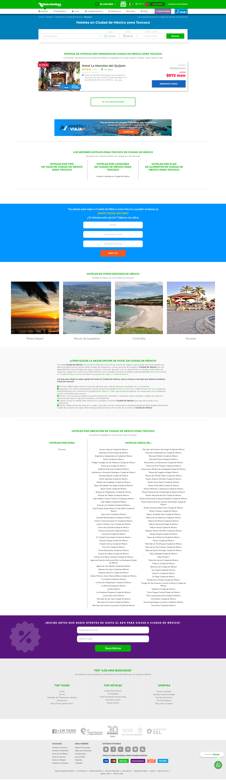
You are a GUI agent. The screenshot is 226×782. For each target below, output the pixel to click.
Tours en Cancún (59, 757)
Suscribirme (113, 648)
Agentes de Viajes (140, 771)
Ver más (118, 80)
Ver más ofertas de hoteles (113, 102)
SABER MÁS (113, 253)
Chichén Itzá (62, 700)
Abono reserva (163, 771)
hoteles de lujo (148, 389)
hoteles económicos (124, 389)
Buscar (175, 36)
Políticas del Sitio (95, 771)
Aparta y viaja (105, 773)
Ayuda (152, 771)
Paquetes (78, 760)
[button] (96, 11)
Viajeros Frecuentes (82, 748)
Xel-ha (62, 694)
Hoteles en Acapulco (60, 763)
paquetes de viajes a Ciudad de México (110, 374)
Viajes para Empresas (83, 751)
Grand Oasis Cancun (113, 691)
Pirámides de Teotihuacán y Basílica (62, 697)
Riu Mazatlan (113, 694)
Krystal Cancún (113, 703)
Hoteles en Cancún (59, 748)
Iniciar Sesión (158, 4)
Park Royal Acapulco (164, 697)
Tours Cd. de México (60, 754)
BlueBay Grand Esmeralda (164, 694)
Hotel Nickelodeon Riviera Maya (113, 697)
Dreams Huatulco (164, 691)
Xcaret (62, 691)
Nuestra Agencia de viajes (64, 771)
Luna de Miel (80, 757)
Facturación (126, 771)
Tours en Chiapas (59, 760)
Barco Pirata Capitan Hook (62, 703)
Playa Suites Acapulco (164, 703)
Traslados (79, 763)
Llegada (110, 32)
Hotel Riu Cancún (113, 700)
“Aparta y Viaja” (108, 391)
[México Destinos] (51, 4)
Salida (128, 32)
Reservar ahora (169, 84)
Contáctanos (81, 771)
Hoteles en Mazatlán (60, 751)
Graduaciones (80, 754)
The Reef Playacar (164, 700)
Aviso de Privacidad (112, 771)
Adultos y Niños (151, 32)
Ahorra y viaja (118, 773)
